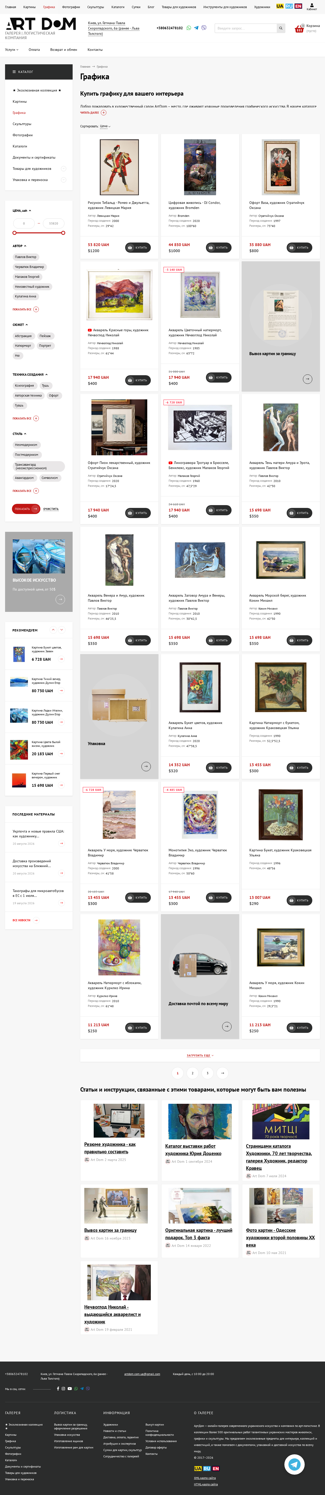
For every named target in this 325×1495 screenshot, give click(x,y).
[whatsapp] (76, 1388)
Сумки (136, 7)
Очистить (51, 509)
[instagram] (63, 1388)
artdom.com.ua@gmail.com (142, 1374)
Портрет (45, 345)
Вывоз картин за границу (110, 1230)
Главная (10, 7)
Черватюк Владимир (29, 267)
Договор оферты (156, 1447)
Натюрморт (23, 345)
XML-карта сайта (205, 1478)
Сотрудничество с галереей (121, 1456)
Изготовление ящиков (68, 1441)
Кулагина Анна (25, 296)
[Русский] (289, 9)
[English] (298, 9)
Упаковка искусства (67, 1435)
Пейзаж (45, 336)
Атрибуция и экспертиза (119, 1443)
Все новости (22, 920)
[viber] (88, 1388)
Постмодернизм (26, 454)
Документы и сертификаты (23, 1466)
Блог (151, 7)
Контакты (151, 1454)
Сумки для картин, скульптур (122, 1450)
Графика (49, 7)
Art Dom (97, 1159)
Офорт (53, 395)
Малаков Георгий (27, 277)
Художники (262, 7)
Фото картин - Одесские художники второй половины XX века (280, 1237)
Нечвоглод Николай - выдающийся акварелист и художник (112, 1314)
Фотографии (71, 7)
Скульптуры (95, 7)
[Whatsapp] (188, 28)
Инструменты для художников (225, 7)
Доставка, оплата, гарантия (121, 1437)
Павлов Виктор (25, 257)
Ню (17, 355)
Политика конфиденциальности (159, 1433)
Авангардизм (24, 478)
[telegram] (82, 1388)
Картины (29, 7)
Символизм (50, 478)
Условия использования (161, 1441)
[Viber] (203, 28)
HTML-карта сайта (206, 1484)
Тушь (45, 385)
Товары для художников (179, 7)
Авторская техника (28, 395)
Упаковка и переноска (19, 1479)
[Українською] (280, 9)
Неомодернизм (26, 445)
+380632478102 (170, 28)
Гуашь (19, 405)
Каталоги (117, 7)
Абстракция (23, 336)
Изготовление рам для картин (73, 1447)
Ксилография (24, 385)
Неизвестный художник (32, 286)
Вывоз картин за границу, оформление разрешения (70, 1426)
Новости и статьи (114, 1431)
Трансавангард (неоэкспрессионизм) (31, 466)
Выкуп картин (154, 1424)
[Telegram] (196, 28)
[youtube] (70, 1388)
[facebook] (58, 1388)
